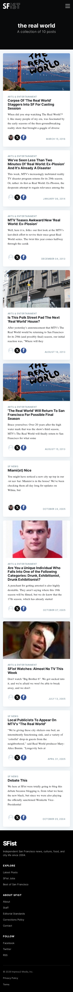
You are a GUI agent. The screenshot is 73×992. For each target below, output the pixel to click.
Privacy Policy (10, 978)
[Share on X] (17, 137)
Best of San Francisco (15, 884)
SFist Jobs (9, 878)
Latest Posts (10, 872)
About (6, 901)
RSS (5, 955)
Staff (6, 907)
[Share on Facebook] (23, 137)
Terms (6, 984)
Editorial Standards (14, 913)
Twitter (7, 949)
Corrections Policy (13, 919)
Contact (7, 925)
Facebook (8, 943)
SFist (10, 843)
